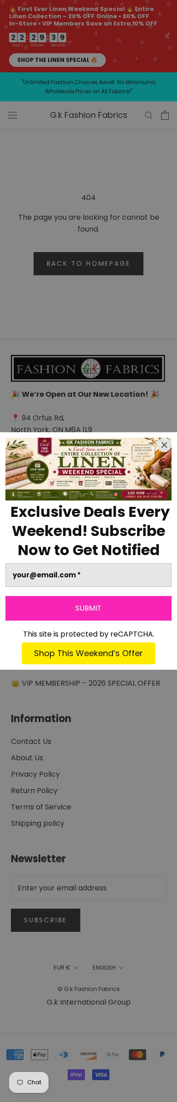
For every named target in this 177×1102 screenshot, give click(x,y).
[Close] (164, 445)
